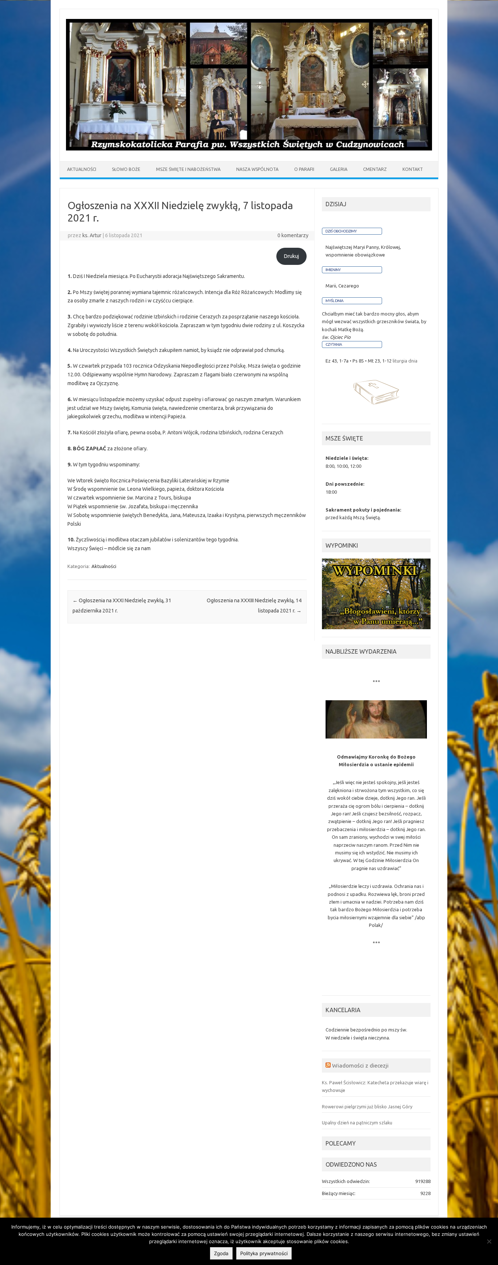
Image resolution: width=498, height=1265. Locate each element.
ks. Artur (91, 235)
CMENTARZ (375, 169)
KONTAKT (412, 169)
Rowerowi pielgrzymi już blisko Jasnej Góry (367, 1106)
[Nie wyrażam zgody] (489, 1241)
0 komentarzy (292, 235)
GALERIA (338, 169)
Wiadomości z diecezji (360, 1065)
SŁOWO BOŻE (126, 169)
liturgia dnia (405, 360)
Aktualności (104, 566)
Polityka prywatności (264, 1253)
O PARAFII (304, 169)
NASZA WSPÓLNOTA (257, 169)
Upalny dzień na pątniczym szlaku (357, 1122)
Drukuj (291, 256)
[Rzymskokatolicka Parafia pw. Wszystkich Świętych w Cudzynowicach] (249, 149)
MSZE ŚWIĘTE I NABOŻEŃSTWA (188, 169)
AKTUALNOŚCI (81, 169)
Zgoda (221, 1253)
